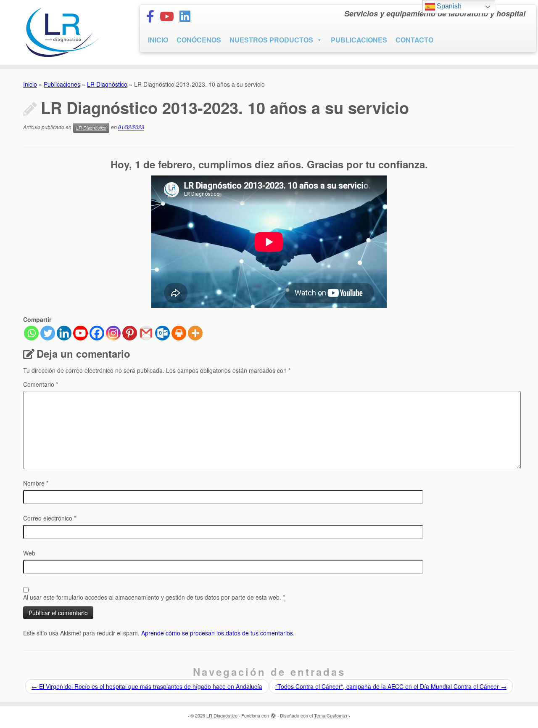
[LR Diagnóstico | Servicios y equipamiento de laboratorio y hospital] (62, 32)
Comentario (40, 384)
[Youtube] (80, 333)
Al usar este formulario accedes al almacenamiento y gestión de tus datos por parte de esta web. (154, 597)
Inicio (30, 84)
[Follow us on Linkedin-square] (187, 16)
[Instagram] (113, 333)
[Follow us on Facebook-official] (153, 16)
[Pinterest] (129, 333)
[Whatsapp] (31, 333)
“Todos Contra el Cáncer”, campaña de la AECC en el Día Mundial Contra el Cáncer (390, 686)
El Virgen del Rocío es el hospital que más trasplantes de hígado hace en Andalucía (147, 686)
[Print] (178, 333)
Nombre (35, 483)
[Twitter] (47, 333)
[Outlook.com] (162, 333)
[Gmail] (146, 333)
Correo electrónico (49, 518)
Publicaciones (62, 84)
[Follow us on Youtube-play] (169, 16)
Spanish (448, 6)
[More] (195, 333)
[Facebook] (97, 333)
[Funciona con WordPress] (273, 714)
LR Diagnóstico (107, 84)
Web (29, 553)
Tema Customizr (331, 715)
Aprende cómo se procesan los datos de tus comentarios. (218, 633)
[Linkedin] (64, 333)
